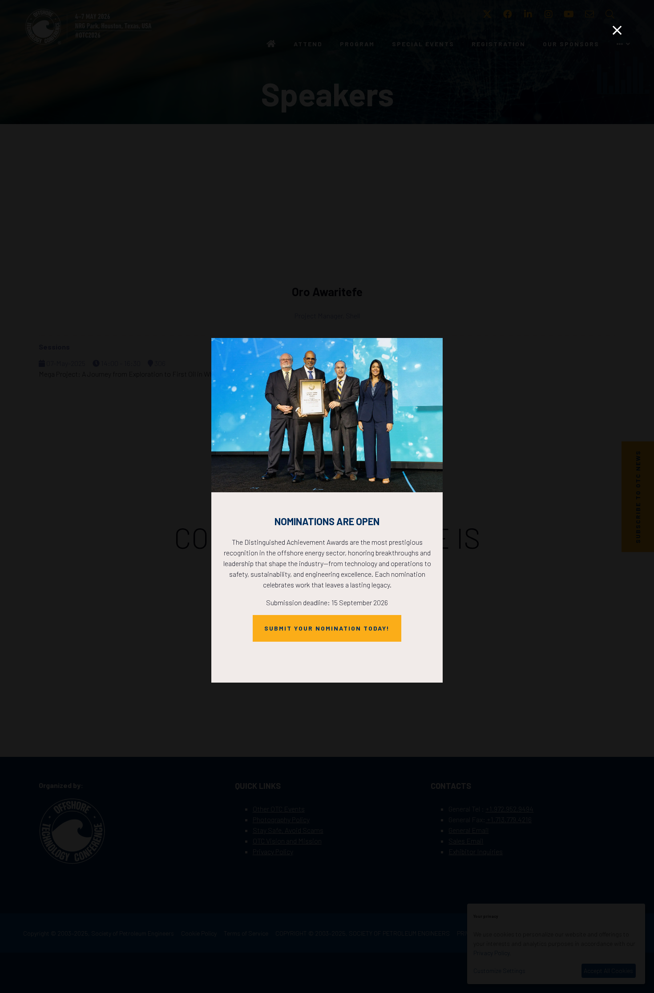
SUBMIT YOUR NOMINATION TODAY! (327, 628)
